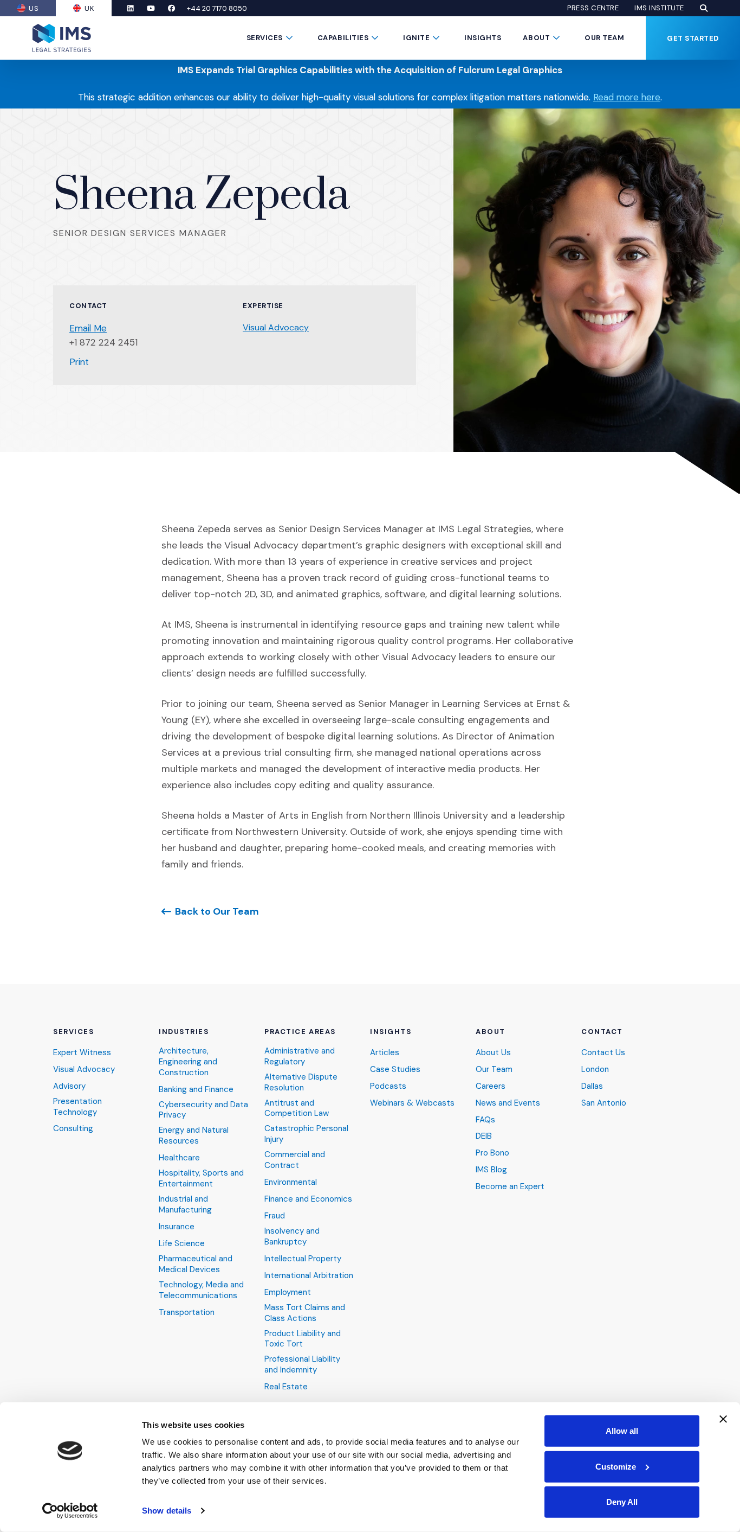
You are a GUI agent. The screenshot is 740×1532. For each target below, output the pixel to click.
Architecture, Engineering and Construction (188, 1062)
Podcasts (388, 1086)
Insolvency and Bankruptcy (292, 1236)
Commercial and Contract (294, 1160)
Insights (482, 37)
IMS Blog (491, 1170)
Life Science (182, 1244)
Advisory (69, 1086)
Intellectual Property (302, 1259)
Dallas (592, 1086)
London (595, 1069)
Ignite (416, 37)
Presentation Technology (77, 1107)
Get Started (693, 38)
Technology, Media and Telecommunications (201, 1290)
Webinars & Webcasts (412, 1103)
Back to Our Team (217, 911)
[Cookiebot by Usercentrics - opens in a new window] (70, 1511)
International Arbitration (308, 1276)
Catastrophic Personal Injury (306, 1134)
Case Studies (395, 1069)
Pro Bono (492, 1153)
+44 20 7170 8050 (217, 8)
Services (264, 37)
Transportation (187, 1312)
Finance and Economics (308, 1199)
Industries (184, 1031)
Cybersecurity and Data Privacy (203, 1110)
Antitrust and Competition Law (296, 1108)
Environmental (290, 1182)
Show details (166, 1510)
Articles (384, 1053)
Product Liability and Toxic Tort (302, 1339)
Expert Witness (82, 1053)
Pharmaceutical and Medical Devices (195, 1264)
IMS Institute (659, 8)
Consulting (73, 1129)
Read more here (626, 97)
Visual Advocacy (276, 327)
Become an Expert (510, 1187)
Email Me (88, 328)
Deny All (622, 1502)
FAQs (485, 1120)
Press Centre (593, 8)
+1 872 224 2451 (103, 342)
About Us (493, 1053)
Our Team (604, 37)
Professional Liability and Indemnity (302, 1364)
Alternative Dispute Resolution (300, 1082)
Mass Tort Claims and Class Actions (304, 1313)
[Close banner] (723, 1419)
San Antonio (603, 1103)
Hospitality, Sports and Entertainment (201, 1178)
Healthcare (179, 1158)
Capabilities (342, 37)
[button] (703, 8)
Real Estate (286, 1387)
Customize (615, 1466)
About (536, 37)
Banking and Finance (196, 1089)
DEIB (484, 1136)
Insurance (176, 1227)
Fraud (274, 1216)
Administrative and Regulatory (299, 1056)
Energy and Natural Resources (194, 1135)
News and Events (508, 1103)
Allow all (622, 1430)
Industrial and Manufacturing (185, 1204)
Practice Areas (300, 1031)
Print (79, 362)
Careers (490, 1086)
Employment (287, 1292)
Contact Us (603, 1053)
